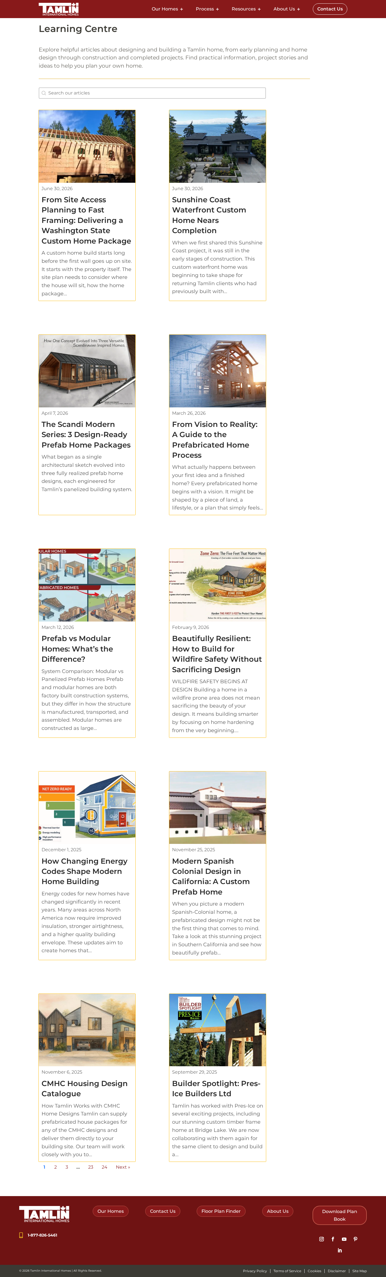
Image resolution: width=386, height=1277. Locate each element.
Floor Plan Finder (221, 1211)
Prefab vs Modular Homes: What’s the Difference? (77, 649)
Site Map (359, 1271)
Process (205, 9)
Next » (123, 1167)
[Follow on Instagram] (321, 1239)
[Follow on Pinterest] (355, 1239)
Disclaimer (337, 1271)
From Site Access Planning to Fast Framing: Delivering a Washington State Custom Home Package (86, 220)
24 (104, 1167)
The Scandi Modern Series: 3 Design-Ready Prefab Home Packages (86, 435)
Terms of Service (287, 1271)
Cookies (314, 1271)
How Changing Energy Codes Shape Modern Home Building (84, 871)
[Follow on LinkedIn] (339, 1250)
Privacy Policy (255, 1271)
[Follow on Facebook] (332, 1239)
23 (90, 1167)
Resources (244, 9)
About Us (284, 9)
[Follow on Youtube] (344, 1239)
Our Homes (165, 9)
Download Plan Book (339, 1215)
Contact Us (330, 9)
